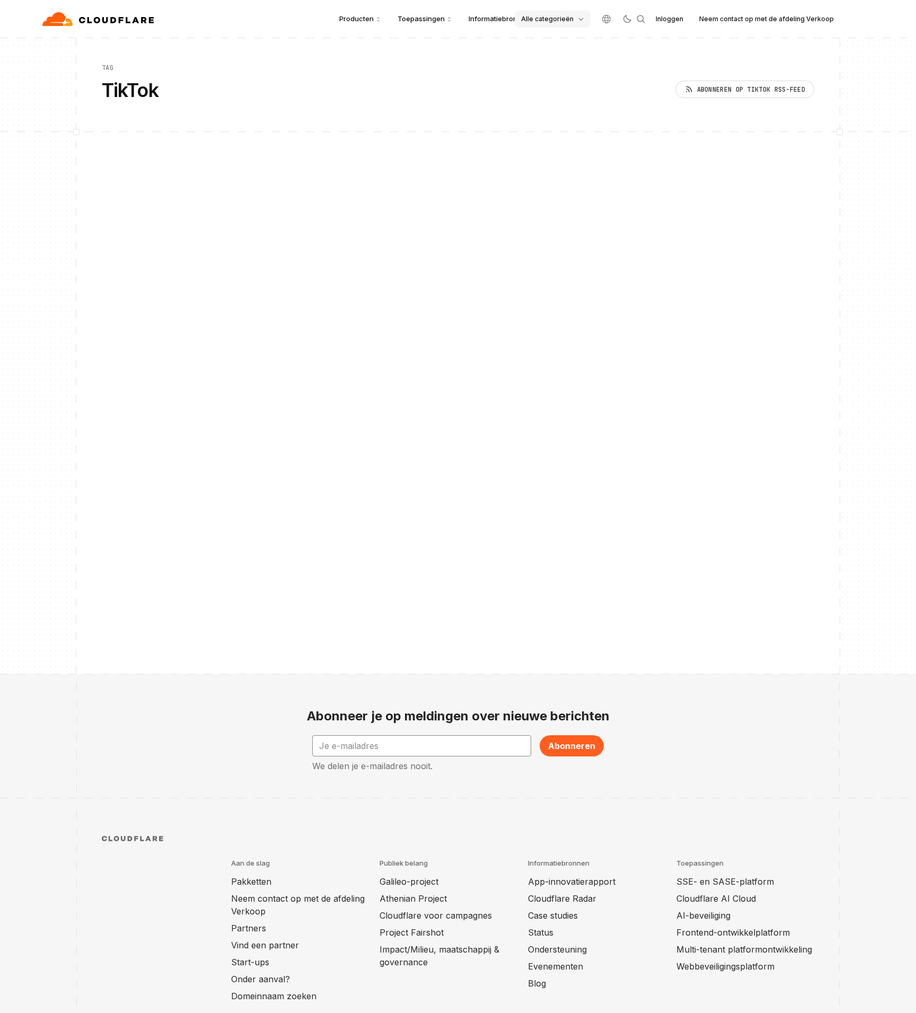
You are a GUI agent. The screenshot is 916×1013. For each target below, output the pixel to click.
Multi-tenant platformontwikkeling (744, 949)
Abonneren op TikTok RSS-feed (751, 89)
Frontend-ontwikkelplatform (733, 932)
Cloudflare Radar (562, 898)
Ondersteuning (557, 949)
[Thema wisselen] (627, 19)
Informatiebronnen (499, 18)
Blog (537, 983)
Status (540, 932)
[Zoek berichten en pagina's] (641, 19)
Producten (356, 18)
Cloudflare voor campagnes (436, 915)
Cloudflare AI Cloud (716, 898)
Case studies (553, 915)
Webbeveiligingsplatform (725, 966)
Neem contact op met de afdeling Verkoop (766, 19)
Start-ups (250, 962)
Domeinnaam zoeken (273, 996)
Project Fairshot (412, 932)
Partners (248, 928)
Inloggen (669, 19)
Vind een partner (265, 945)
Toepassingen (421, 18)
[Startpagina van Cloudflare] (99, 19)
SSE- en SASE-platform (725, 881)
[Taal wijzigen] (606, 19)
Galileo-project (409, 881)
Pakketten (251, 881)
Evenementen (555, 966)
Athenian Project (413, 898)
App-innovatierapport (571, 881)
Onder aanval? (260, 979)
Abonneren (571, 746)
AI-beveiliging (703, 915)
